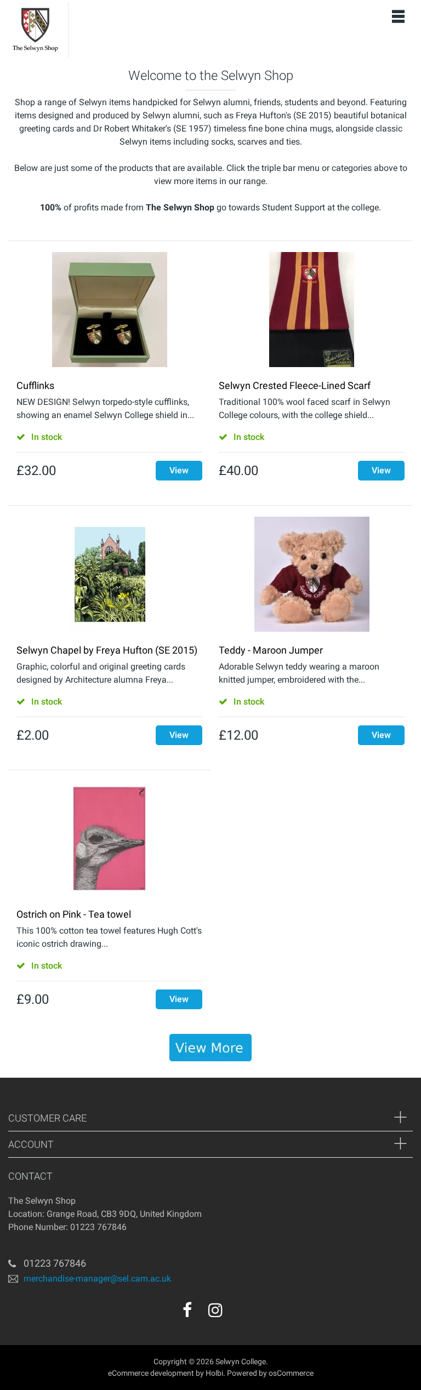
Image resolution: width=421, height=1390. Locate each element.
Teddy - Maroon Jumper (271, 650)
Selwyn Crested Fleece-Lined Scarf (295, 385)
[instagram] (215, 1310)
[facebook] (187, 1310)
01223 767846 (55, 1263)
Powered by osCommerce (270, 1373)
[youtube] (239, 1314)
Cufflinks (35, 385)
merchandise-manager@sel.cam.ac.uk (97, 1278)
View (179, 470)
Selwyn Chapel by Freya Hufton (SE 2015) (106, 650)
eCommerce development (151, 1373)
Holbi (214, 1373)
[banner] (210, 1047)
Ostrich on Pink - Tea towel (73, 914)
